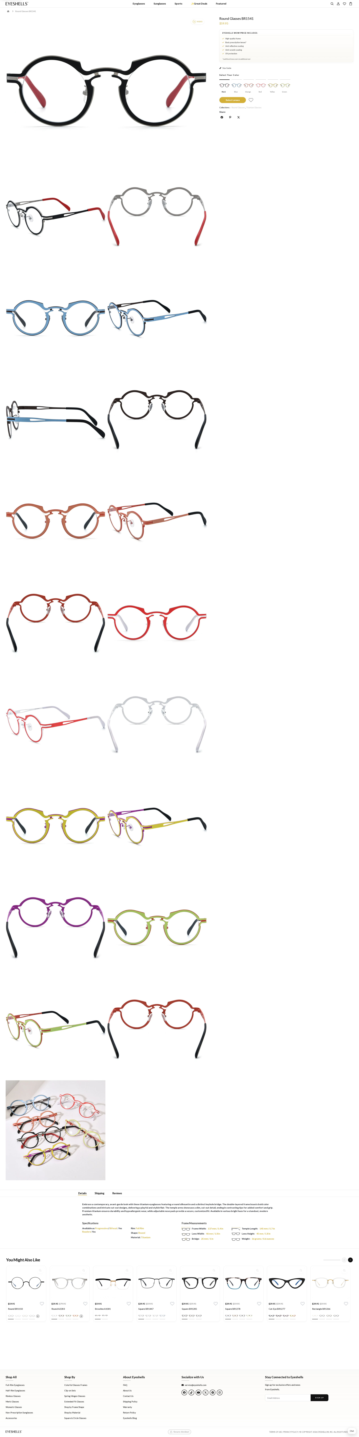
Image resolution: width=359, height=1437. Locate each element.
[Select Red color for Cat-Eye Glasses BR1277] (285, 1316)
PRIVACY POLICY (290, 1432)
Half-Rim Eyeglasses (15, 1390)
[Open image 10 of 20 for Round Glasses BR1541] (55, 623)
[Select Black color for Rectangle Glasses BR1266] (322, 1316)
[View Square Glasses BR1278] (243, 1283)
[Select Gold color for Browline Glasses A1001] (98, 1316)
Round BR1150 (15, 1308)
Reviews (117, 1193)
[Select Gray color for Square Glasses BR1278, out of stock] (242, 1316)
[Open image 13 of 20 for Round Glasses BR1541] (157, 724)
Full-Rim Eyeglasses (15, 1385)
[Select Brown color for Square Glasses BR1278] (235, 1316)
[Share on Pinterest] (230, 117)
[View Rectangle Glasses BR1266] (330, 1283)
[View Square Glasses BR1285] (200, 1283)
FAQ (125, 1385)
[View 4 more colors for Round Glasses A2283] (81, 1316)
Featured (221, 3)
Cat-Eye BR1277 (277, 1308)
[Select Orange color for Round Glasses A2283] (75, 1316)
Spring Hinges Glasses (74, 1396)
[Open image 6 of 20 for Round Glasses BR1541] (55, 419)
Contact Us (128, 1396)
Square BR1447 (145, 1308)
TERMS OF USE (275, 1432)
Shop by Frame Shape (74, 1407)
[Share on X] (238, 117)
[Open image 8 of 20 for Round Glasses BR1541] (55, 521)
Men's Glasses (12, 1401)
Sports (178, 3)
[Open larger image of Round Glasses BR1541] (106, 91)
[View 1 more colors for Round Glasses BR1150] (37, 1316)
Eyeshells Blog (130, 1418)
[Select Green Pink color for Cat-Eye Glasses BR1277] (293, 1316)
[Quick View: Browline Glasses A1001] (127, 1270)
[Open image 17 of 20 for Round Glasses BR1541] (157, 927)
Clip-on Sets (70, 1390)
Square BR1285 (189, 1308)
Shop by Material (72, 1412)
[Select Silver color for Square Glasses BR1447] (155, 1316)
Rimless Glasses (13, 1396)
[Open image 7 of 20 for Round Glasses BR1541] (157, 419)
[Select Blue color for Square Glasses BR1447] (162, 1316)
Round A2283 (58, 1308)
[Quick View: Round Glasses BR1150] (40, 1270)
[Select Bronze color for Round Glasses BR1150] (25, 1316)
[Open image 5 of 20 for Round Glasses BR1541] (157, 318)
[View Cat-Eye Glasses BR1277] (287, 1283)
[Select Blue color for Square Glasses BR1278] (228, 1316)
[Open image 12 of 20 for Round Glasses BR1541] (55, 724)
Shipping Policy (130, 1401)
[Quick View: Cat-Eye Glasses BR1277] (301, 1270)
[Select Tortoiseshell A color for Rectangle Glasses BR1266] (329, 1316)
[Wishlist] (344, 3)
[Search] (332, 3)
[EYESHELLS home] (17, 3)
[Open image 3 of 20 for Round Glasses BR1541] (157, 216)
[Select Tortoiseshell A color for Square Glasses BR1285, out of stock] (192, 1316)
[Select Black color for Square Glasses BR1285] (184, 1316)
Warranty (127, 1407)
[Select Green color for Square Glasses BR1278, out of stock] (249, 1316)
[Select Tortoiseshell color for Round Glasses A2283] (61, 1316)
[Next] (350, 1260)
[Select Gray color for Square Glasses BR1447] (148, 1316)
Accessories (11, 1418)
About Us (127, 1390)
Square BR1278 (232, 1308)
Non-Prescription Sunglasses (19, 1412)
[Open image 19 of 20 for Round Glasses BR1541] (157, 1029)
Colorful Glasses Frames (75, 1385)
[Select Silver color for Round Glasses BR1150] (18, 1316)
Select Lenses (233, 99)
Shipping (99, 1193)
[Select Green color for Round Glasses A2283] (68, 1316)
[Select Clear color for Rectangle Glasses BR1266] (315, 1316)
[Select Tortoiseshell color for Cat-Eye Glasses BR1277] (278, 1316)
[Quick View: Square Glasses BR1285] (214, 1270)
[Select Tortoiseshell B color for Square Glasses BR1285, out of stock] (199, 1316)
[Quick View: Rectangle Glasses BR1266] (344, 1270)
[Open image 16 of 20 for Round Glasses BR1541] (55, 927)
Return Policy (129, 1412)
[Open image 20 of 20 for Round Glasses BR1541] (55, 1130)
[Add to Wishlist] (251, 100)
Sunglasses (160, 3)
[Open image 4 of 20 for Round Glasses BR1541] (55, 318)
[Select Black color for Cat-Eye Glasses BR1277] (271, 1316)
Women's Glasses (14, 1407)
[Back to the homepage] (10, 11)
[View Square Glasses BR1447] (156, 1283)
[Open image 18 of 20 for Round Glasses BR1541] (55, 1029)
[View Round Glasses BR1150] (26, 1283)
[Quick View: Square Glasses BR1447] (170, 1270)
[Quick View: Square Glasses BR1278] (257, 1270)
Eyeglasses (139, 3)
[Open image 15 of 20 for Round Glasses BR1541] (157, 826)
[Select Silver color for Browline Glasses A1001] (105, 1316)
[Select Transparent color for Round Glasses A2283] (54, 1316)
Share (222, 112)
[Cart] (350, 3)
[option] (26, 1296)
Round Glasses (238, 107)
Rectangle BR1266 (321, 1308)
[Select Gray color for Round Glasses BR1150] (32, 1316)
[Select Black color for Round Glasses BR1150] (11, 1316)
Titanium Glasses (253, 107)
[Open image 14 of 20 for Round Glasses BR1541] (55, 826)
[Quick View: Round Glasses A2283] (83, 1270)
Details (82, 1193)
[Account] (338, 3)
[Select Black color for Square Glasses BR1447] (141, 1316)
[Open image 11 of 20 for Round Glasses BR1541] (157, 623)
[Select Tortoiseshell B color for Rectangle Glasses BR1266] (336, 1316)
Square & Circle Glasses (75, 1418)
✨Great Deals (199, 3)
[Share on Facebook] (221, 117)
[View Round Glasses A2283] (69, 1283)
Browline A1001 (103, 1308)
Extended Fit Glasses (74, 1401)
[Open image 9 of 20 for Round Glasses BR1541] (157, 521)
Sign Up (319, 1398)
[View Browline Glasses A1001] (113, 1283)
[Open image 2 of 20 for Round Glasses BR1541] (55, 216)
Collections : (224, 107)
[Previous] (344, 1260)
